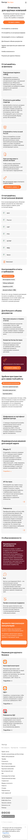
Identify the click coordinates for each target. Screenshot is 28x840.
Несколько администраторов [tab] (10, 386)
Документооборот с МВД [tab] (9, 290)
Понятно (6, 836)
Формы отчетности (7, 783)
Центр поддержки (7, 798)
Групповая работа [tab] (7, 393)
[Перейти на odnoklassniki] (5, 813)
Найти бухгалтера (7, 764)
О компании (22, 747)
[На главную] (4, 745)
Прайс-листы (5, 751)
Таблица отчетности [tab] (8, 276)
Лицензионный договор (8, 778)
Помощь (4, 807)
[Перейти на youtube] (7, 813)
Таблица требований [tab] (8, 283)
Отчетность (5, 761)
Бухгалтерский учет (7, 771)
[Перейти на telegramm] (9, 813)
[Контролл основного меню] (25, 2)
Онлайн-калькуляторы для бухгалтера (13, 754)
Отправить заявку (11, 187)
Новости (4, 785)
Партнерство (14, 747)
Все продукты (5, 747)
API (3, 773)
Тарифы (4, 759)
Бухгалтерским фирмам (8, 766)
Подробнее (6, 471)
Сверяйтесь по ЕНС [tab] (8, 286)
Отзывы (4, 788)
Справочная (5, 781)
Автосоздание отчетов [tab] (9, 279)
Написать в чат (6, 805)
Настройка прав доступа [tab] (9, 390)
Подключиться (6, 790)
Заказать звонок (6, 802)
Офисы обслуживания (8, 756)
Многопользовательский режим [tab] (11, 383)
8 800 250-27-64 (6, 800)
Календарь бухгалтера (8, 776)
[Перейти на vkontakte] (2, 813)
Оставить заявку (14, 22)
